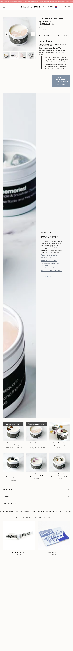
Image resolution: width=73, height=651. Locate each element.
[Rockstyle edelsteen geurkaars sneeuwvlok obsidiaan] (13, 462)
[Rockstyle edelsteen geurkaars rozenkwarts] (36, 431)
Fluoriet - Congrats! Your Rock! (51, 270)
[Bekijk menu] (4, 7)
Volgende (33, 34)
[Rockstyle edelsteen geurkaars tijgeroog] (13, 431)
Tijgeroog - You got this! (49, 260)
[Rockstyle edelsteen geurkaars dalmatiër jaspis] (59, 462)
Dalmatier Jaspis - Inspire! (49, 268)
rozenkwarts (60, 53)
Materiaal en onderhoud (12, 503)
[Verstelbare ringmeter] (19, 535)
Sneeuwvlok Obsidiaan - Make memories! (51, 264)
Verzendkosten (8, 489)
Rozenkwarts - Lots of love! (50, 255)
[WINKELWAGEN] (69, 7)
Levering (6, 496)
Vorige (6, 34)
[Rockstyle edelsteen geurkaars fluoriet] (59, 431)
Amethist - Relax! (47, 258)
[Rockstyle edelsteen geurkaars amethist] (36, 462)
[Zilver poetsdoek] (54, 535)
